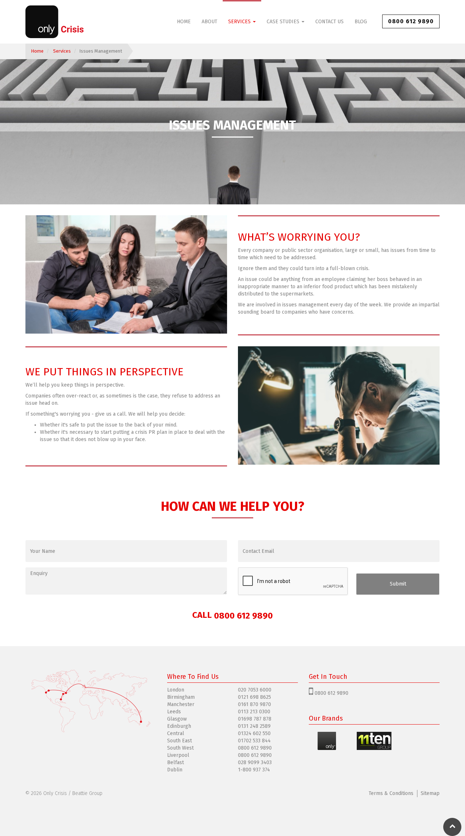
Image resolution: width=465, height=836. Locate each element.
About (209, 22)
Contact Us (329, 22)
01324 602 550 (254, 733)
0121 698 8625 (254, 697)
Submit (398, 584)
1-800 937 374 (254, 770)
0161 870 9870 (254, 704)
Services (240, 22)
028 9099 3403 (255, 762)
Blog (361, 22)
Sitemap (430, 793)
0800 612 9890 (411, 21)
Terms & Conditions (391, 793)
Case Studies (284, 22)
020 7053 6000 (254, 690)
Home (184, 22)
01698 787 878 (254, 719)
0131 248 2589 (254, 726)
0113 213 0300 (254, 712)
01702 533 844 (254, 741)
